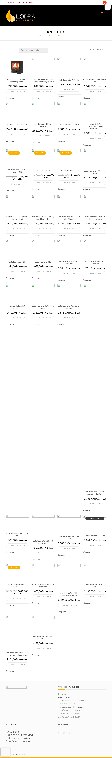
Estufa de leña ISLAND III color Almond (69, 218)
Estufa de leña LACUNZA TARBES (17, 534)
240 (101, 50)
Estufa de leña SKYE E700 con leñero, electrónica (17, 653)
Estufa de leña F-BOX (43, 170)
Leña (48, 35)
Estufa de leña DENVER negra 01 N (17, 171)
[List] (14, 50)
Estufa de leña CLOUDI (69, 124)
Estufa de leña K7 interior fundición (95, 262)
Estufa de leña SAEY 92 (95, 536)
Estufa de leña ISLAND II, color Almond (17, 218)
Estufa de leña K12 (43, 262)
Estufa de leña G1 (68, 170)
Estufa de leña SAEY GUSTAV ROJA (17, 585)
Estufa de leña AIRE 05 (69, 80)
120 (97, 50)
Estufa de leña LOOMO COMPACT (43, 542)
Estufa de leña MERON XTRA (69, 537)
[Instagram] (67, 732)
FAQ (31, 3)
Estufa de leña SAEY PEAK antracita (43, 585)
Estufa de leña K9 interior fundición (69, 307)
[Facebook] (61, 732)
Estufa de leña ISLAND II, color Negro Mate (43, 218)
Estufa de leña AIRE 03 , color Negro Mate (17, 80)
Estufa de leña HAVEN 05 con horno (95, 172)
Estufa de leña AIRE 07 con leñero (43, 125)
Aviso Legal (13, 731)
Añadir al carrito (18, 91)
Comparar (10, 98)
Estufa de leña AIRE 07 (17, 124)
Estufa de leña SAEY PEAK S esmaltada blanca (69, 594)
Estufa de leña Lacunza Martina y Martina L (94, 493)
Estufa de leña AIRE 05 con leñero (94, 80)
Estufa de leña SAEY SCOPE (95, 585)
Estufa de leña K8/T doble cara (43, 307)
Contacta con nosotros (16, 3)
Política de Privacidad (19, 734)
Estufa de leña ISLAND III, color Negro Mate (95, 218)
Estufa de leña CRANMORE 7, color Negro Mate (95, 126)
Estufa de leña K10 (17, 262)
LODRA (22, 755)
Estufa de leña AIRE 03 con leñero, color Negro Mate (43, 80)
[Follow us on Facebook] (99, 2)
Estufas (57, 35)
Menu (103, 13)
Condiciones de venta (19, 741)
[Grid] (8, 50)
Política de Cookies (18, 738)
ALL (105, 50)
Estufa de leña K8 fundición (17, 307)
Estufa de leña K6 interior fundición (69, 262)
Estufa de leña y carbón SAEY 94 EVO (43, 637)
